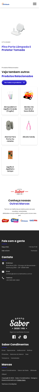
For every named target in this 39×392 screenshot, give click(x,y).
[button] (34, 4)
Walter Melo (21, 380)
